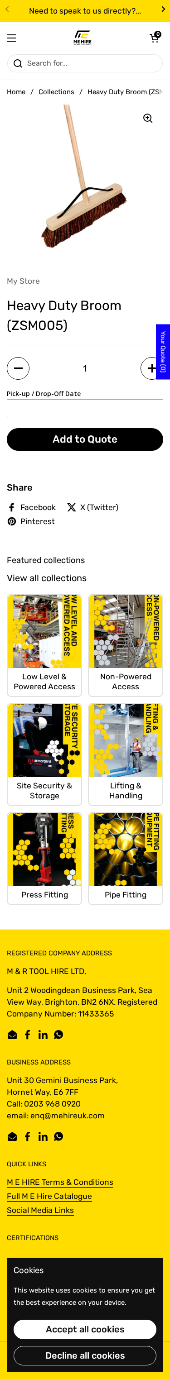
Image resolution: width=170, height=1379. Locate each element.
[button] (154, 38)
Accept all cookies (85, 1329)
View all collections (47, 578)
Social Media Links (40, 1210)
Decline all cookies (85, 1355)
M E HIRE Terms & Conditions (60, 1182)
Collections (56, 92)
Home (16, 92)
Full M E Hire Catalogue (49, 1196)
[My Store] (83, 38)
